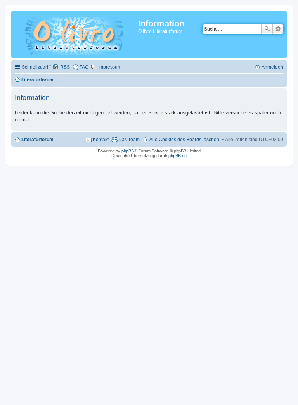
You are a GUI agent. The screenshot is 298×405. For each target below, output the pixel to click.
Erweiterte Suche (278, 29)
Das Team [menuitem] (129, 139)
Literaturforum (37, 139)
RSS (65, 67)
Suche (267, 29)
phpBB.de (177, 155)
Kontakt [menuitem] (101, 139)
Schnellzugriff (36, 67)
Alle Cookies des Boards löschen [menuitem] (184, 139)
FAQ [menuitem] (84, 67)
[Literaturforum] (75, 34)
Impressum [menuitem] (109, 67)
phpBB (127, 151)
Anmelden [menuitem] (272, 67)
